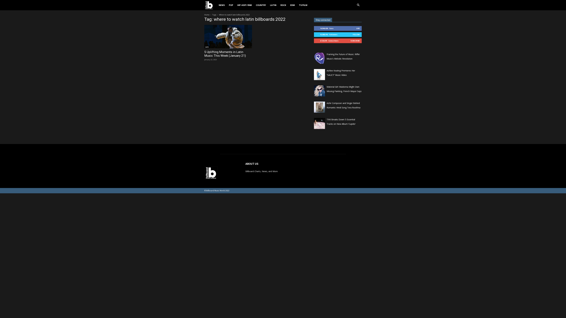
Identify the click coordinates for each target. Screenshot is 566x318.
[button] (358, 5)
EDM (292, 5)
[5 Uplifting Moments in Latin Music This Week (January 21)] (228, 36)
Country (261, 5)
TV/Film (303, 5)
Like (358, 28)
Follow (356, 34)
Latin (273, 5)
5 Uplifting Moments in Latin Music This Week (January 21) (225, 53)
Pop (231, 5)
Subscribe (355, 41)
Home (206, 15)
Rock (283, 5)
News (222, 5)
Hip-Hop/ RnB (244, 5)
